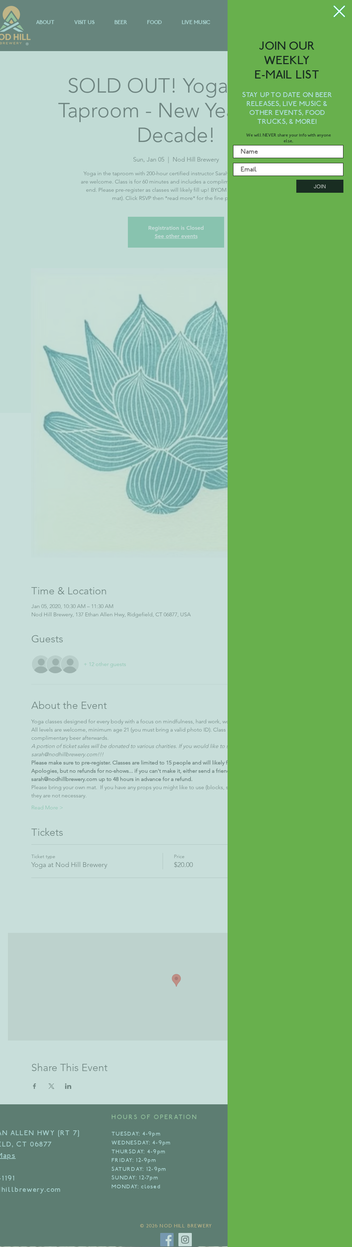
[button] (339, 11)
